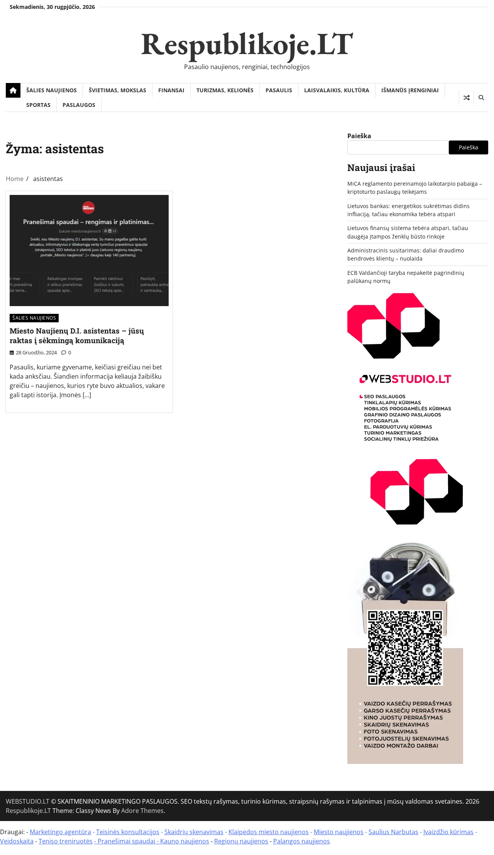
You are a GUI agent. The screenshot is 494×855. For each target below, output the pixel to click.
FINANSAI (171, 90)
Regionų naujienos (241, 841)
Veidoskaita (17, 841)
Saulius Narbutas (393, 832)
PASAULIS (279, 90)
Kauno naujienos (184, 841)
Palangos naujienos (301, 841)
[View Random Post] (466, 97)
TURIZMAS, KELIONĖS (225, 90)
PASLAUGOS (79, 104)
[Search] (481, 97)
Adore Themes (142, 810)
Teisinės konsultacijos (127, 832)
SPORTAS (38, 104)
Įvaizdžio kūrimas (448, 832)
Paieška (359, 136)
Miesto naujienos (339, 832)
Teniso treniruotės (66, 841)
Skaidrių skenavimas (193, 832)
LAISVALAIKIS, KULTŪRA (336, 90)
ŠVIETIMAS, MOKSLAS (117, 90)
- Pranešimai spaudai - (127, 841)
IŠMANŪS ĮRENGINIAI (410, 90)
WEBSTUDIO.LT (27, 801)
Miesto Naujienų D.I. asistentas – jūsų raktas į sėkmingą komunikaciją (77, 335)
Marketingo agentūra (60, 832)
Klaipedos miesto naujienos (268, 832)
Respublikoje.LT (247, 43)
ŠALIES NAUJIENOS (51, 90)
